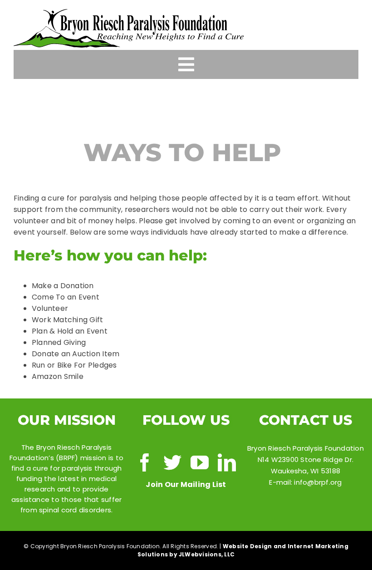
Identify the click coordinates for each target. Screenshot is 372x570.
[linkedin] (227, 462)
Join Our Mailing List (186, 484)
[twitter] (172, 462)
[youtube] (200, 462)
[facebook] (145, 462)
